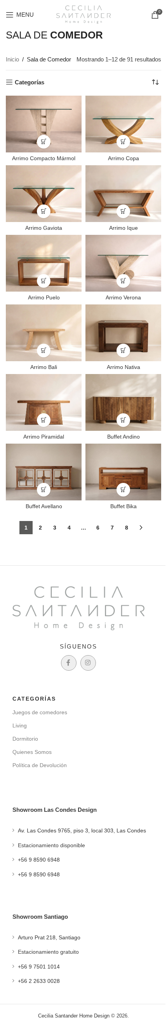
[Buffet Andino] (123, 402)
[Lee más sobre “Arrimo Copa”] (123, 142)
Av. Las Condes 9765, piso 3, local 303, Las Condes (82, 830)
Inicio (12, 59)
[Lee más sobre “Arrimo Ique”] (123, 211)
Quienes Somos (32, 752)
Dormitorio (25, 739)
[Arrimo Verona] (123, 263)
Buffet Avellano (44, 506)
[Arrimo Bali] (44, 332)
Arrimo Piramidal (43, 437)
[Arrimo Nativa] (123, 332)
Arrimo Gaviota (43, 228)
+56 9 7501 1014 (39, 966)
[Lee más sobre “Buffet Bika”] (123, 490)
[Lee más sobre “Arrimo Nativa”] (123, 350)
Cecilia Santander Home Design (74, 1016)
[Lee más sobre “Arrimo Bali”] (43, 350)
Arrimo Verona (123, 298)
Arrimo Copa (123, 158)
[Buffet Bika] (123, 472)
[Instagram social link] (88, 663)
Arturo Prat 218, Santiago (49, 937)
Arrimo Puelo (44, 298)
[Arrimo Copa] (123, 124)
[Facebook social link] (69, 663)
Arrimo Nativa (123, 367)
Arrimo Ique (123, 228)
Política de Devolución (39, 765)
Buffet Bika (123, 506)
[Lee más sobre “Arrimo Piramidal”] (43, 420)
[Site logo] (83, 13)
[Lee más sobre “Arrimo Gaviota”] (43, 211)
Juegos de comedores (39, 712)
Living (19, 725)
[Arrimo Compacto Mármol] (44, 124)
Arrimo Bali (43, 367)
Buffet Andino (123, 437)
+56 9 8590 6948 (39, 860)
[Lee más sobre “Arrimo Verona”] (123, 281)
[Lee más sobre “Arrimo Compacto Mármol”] (43, 142)
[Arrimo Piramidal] (44, 402)
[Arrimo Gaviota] (44, 193)
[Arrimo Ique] (123, 193)
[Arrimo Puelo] (44, 263)
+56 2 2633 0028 (39, 981)
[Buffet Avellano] (44, 472)
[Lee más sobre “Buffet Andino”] (123, 420)
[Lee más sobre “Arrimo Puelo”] (43, 281)
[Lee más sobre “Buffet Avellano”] (43, 490)
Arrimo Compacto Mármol (43, 158)
